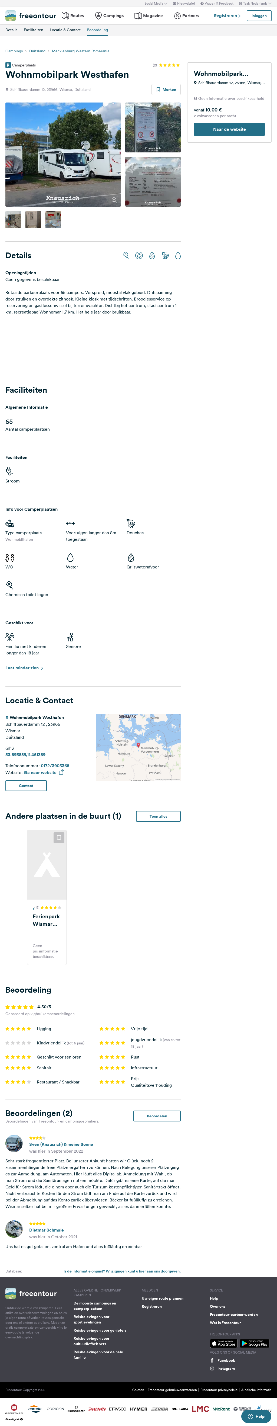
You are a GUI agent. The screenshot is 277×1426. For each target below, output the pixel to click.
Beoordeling (97, 29)
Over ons (217, 1306)
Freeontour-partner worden (234, 1314)
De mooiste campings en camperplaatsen (95, 1305)
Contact (26, 785)
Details (11, 29)
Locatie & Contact (65, 29)
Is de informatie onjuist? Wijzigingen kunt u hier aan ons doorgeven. (122, 1271)
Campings (113, 15)
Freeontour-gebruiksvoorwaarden (172, 1389)
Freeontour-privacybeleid (219, 1389)
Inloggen (259, 15)
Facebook (226, 1360)
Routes (77, 15)
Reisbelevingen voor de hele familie (98, 1354)
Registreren (226, 15)
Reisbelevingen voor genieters (100, 1330)
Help (214, 1298)
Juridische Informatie (256, 1389)
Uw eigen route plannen (162, 1298)
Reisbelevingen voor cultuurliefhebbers (91, 1341)
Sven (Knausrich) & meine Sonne (61, 1144)
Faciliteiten (33, 29)
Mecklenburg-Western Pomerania (80, 51)
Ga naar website (41, 772)
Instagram (226, 1368)
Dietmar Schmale (46, 1230)
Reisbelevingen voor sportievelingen (91, 1319)
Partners (190, 15)
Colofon (138, 1389)
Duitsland (37, 51)
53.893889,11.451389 (25, 754)
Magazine (153, 15)
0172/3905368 (55, 766)
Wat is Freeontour (225, 1322)
